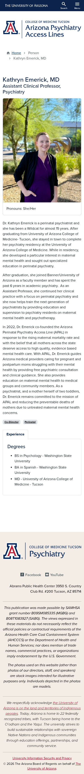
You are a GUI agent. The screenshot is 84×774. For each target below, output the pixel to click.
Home (16, 53)
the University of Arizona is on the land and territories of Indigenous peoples (42, 708)
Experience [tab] (15, 434)
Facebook (33, 575)
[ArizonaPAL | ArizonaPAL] (42, 29)
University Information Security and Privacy (42, 758)
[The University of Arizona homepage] (26, 5)
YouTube (57, 575)
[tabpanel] (42, 465)
